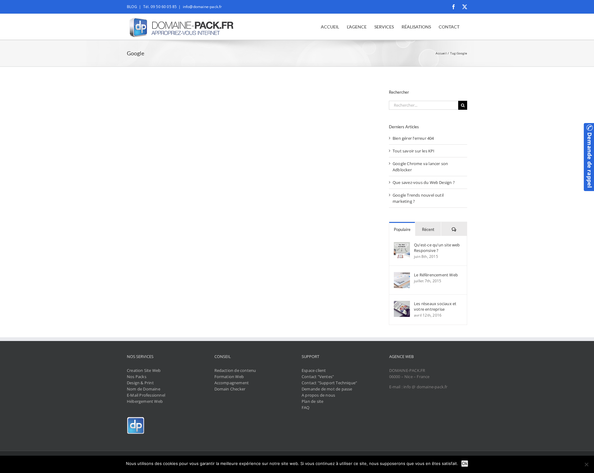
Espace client (314, 370)
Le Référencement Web (436, 275)
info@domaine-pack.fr (202, 6)
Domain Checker (230, 389)
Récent (428, 229)
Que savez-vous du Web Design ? (424, 182)
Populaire (402, 229)
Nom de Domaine (143, 389)
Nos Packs (136, 376)
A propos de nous (318, 395)
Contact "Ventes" (318, 376)
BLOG (132, 6)
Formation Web (229, 376)
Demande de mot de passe (327, 389)
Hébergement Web (145, 401)
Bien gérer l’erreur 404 (413, 138)
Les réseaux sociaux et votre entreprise (435, 306)
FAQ (306, 407)
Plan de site (312, 401)
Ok (464, 463)
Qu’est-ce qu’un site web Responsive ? (437, 247)
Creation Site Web (144, 370)
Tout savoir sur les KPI (414, 151)
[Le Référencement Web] (402, 275)
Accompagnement (231, 383)
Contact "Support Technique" (329, 383)
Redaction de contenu (235, 370)
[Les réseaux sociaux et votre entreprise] (402, 304)
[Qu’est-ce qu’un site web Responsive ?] (402, 245)
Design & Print (140, 383)
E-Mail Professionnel (146, 395)
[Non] (586, 464)
